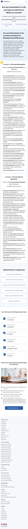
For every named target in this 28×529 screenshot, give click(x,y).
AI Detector (10, 355)
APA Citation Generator (5, 475)
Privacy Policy (3, 513)
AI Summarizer (10, 341)
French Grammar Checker (5, 453)
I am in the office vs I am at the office (14, 279)
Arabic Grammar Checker (5, 458)
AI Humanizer (3, 425)
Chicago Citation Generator (6, 478)
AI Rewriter (3, 434)
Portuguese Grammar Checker (6, 460)
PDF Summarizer (4, 470)
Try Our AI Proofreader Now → (7, 25)
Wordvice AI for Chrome (5, 503)
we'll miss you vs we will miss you (14, 274)
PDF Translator (3, 468)
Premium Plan (3, 491)
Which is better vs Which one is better (14, 295)
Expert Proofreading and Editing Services (8, 497)
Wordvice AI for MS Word (5, 501)
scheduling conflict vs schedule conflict (14, 290)
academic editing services (9, 399)
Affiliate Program (4, 517)
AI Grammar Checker (5, 442)
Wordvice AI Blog (4, 485)
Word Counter (3, 439)
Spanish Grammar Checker (6, 451)
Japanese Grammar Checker (6, 449)
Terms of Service (4, 515)
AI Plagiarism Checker (12, 348)
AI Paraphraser (10, 326)
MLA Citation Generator (5, 476)
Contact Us (3, 510)
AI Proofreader (10, 319)
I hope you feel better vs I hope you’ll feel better (14, 285)
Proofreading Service (12, 408)
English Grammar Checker (6, 444)
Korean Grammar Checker (5, 447)
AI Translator (10, 334)
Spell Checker (3, 437)
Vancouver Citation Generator (6, 480)
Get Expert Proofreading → (21, 25)
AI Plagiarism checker (5, 430)
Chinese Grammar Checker (6, 446)
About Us (2, 508)
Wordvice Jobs (3, 519)
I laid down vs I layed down (14, 301)
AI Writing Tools (4, 495)
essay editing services (20, 399)
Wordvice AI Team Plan (5, 493)
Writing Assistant (4, 419)
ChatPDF (2, 466)
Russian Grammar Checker (6, 456)
